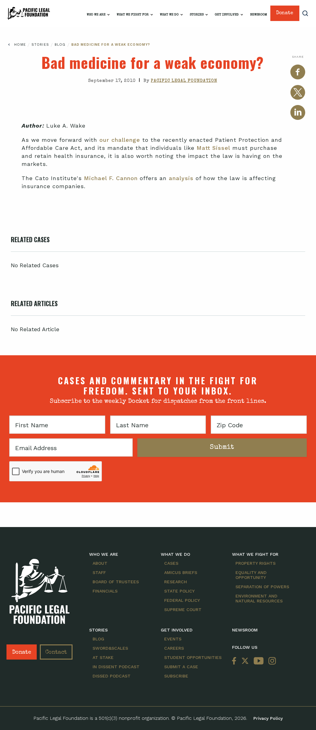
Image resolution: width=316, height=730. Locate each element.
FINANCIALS (105, 591)
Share (298, 56)
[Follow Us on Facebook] (235, 661)
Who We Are (96, 14)
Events (172, 638)
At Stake (103, 657)
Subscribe (176, 675)
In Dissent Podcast (116, 666)
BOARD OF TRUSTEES (116, 581)
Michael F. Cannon (111, 178)
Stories (197, 14)
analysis (181, 178)
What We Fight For (133, 14)
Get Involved (227, 14)
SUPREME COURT (183, 609)
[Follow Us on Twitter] (245, 661)
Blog (61, 45)
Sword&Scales (110, 648)
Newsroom (258, 14)
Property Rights (255, 563)
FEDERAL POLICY (182, 600)
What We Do (169, 14)
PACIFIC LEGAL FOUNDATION (184, 81)
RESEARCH (175, 581)
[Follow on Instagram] (271, 661)
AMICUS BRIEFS (180, 572)
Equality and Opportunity (251, 575)
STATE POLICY (179, 591)
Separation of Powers (262, 586)
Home (20, 45)
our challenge (119, 140)
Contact (56, 652)
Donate (284, 13)
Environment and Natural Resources (259, 598)
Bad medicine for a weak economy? (110, 45)
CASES (171, 563)
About (100, 563)
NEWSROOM (245, 629)
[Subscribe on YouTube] (258, 661)
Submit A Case (181, 666)
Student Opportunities (193, 657)
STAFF (99, 572)
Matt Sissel (213, 148)
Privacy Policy (268, 718)
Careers (174, 648)
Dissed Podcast (112, 675)
